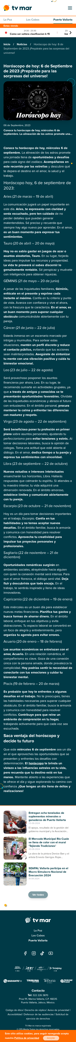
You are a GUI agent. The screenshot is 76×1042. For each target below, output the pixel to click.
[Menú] (70, 8)
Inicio (7, 44)
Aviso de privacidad (58, 1010)
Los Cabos (32, 20)
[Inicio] (18, 8)
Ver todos (38, 895)
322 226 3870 (40, 995)
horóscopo (36, 763)
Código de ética (14, 1010)
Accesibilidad (15, 1014)
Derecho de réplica (35, 1010)
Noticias (22, 44)
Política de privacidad (26, 1038)
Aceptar (51, 1038)
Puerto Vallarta (62, 20)
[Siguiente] (70, 32)
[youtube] (51, 953)
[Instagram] (34, 953)
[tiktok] (42, 953)
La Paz (8, 20)
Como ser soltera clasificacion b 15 (30, 34)
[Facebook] (25, 953)
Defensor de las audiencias (39, 1014)
